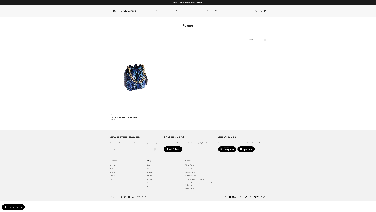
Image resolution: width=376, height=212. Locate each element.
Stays (111, 169)
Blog (111, 179)
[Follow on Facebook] (117, 197)
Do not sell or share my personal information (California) (199, 184)
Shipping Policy (190, 172)
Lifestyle (198, 11)
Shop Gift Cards (173, 149)
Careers (112, 176)
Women (167, 11)
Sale (216, 11)
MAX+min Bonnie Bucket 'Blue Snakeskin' (123, 117)
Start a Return (189, 189)
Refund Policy (189, 169)
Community (113, 172)
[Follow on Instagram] (125, 197)
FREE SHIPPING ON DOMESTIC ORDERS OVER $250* (188, 2)
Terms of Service (190, 176)
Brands (187, 11)
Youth (209, 11)
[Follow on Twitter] (121, 197)
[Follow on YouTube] (129, 197)
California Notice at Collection (195, 179)
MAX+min (112, 115)
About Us (113, 165)
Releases (179, 11)
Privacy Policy (189, 165)
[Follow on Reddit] (133, 197)
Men (157, 11)
